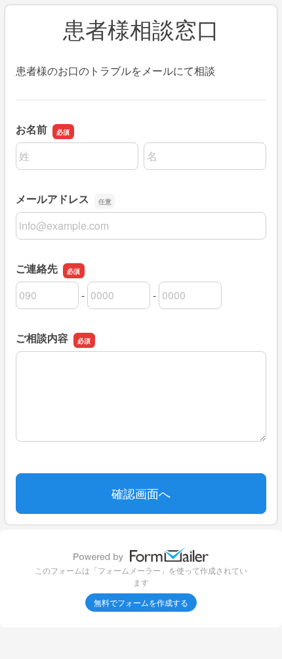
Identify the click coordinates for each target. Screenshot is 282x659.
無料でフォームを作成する (141, 602)
